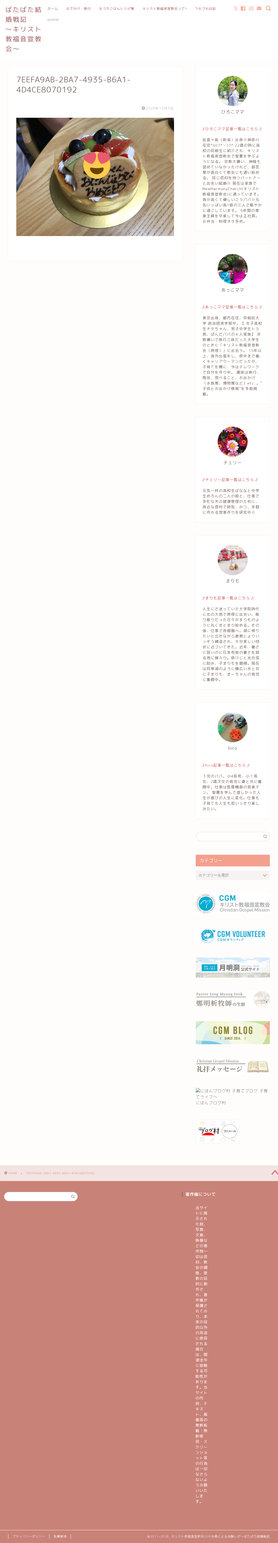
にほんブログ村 (211, 1103)
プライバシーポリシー (28, 1536)
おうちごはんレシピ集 (116, 9)
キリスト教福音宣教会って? (165, 9)
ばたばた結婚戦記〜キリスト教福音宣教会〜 (23, 29)
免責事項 (60, 1536)
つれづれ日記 (205, 9)
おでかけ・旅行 (78, 9)
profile (53, 19)
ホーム (53, 9)
